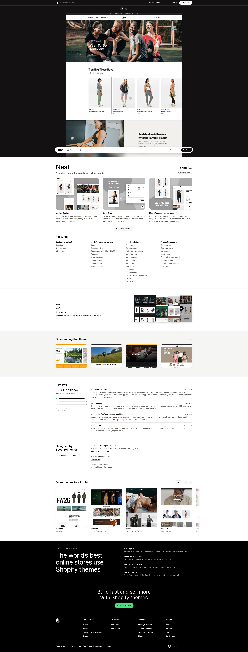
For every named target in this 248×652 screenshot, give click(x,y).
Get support (61, 456)
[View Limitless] (145, 308)
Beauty (86, 629)
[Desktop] (121, 8)
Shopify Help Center (145, 625)
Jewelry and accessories (92, 632)
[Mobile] (126, 8)
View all (178, 482)
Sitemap (108, 646)
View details (95, 451)
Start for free (186, 3)
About (168, 625)
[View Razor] (169, 308)
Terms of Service (62, 646)
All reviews (61, 410)
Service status (171, 636)
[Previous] (186, 339)
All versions (105, 451)
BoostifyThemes (186, 173)
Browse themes (154, 3)
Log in (174, 3)
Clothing (86, 625)
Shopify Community (145, 632)
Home (85, 636)
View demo (174, 150)
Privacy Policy (76, 646)
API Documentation (145, 629)
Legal (168, 632)
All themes (74, 456)
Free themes (115, 629)
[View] (71, 356)
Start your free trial (124, 605)
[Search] (168, 2)
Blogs (140, 636)
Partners (169, 629)
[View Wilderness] (157, 308)
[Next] (190, 339)
